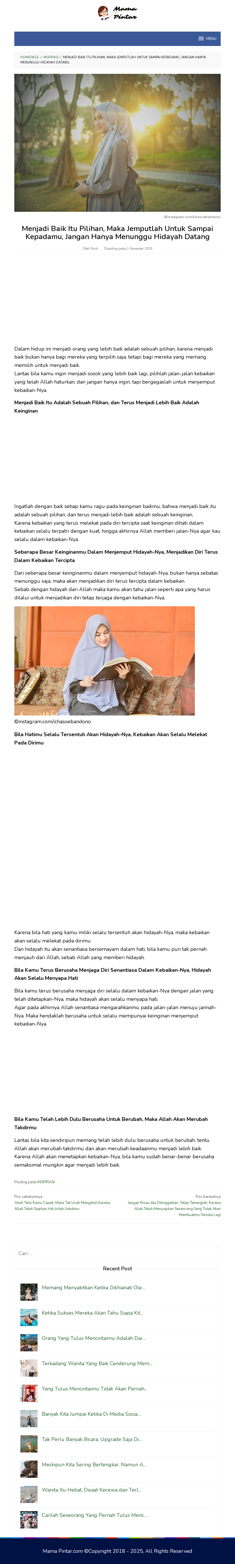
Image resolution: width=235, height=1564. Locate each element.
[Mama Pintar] (117, 12)
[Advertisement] (117, 302)
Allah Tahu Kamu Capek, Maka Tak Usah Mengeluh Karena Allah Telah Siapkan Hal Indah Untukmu (62, 1202)
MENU (211, 38)
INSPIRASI (46, 1182)
